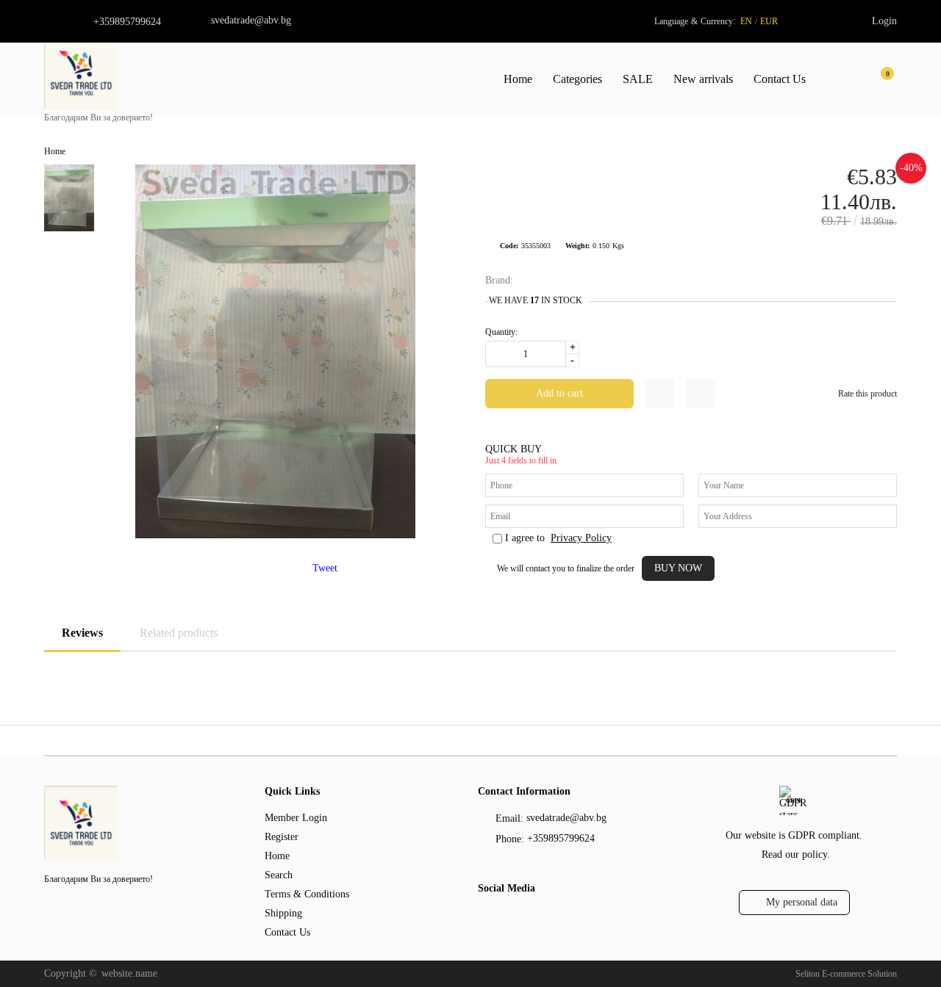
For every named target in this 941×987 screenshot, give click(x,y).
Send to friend (700, 393)
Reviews (82, 632)
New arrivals (703, 79)
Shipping (283, 913)
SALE (638, 79)
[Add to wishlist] (659, 393)
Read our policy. (796, 854)
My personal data (801, 902)
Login (884, 20)
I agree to (558, 537)
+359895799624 (127, 21)
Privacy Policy (581, 537)
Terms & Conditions (307, 894)
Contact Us (780, 79)
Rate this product (867, 393)
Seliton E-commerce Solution (846, 974)
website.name (129, 973)
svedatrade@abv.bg (251, 20)
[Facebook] (486, 918)
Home (518, 79)
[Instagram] (512, 918)
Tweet (324, 568)
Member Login (296, 817)
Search (279, 875)
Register (281, 836)
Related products (179, 632)
